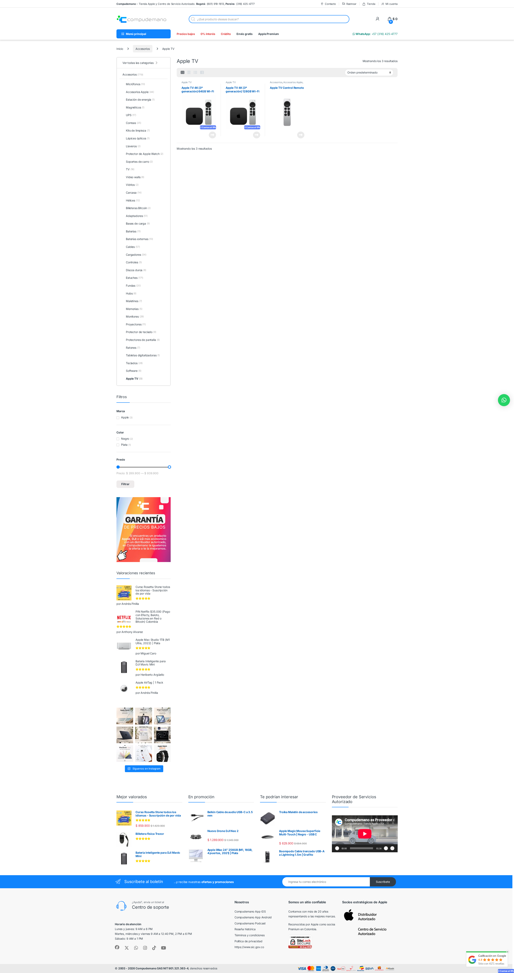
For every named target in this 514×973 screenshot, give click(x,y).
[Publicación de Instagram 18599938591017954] (124, 753)
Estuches (134, 277)
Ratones (133, 347)
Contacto (330, 3)
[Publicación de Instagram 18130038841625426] (162, 735)
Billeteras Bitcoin (138, 208)
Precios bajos (186, 34)
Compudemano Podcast (250, 923)
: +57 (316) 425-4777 (376, 34)
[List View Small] (202, 72)
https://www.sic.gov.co (249, 947)
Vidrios (132, 184)
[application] (365, 833)
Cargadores (136, 254)
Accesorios (143, 48)
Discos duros (136, 270)
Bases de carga (138, 223)
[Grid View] (182, 72)
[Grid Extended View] (189, 72)
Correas (133, 123)
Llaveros (133, 146)
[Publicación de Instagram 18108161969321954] (143, 716)
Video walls (135, 177)
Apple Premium (268, 34)
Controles (134, 262)
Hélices (133, 200)
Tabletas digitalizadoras (143, 355)
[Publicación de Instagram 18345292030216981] (162, 716)
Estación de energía (140, 99)
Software (133, 370)
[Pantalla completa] (392, 848)
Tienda (371, 3)
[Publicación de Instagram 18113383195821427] (143, 735)
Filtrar (125, 484)
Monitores (135, 316)
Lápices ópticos (138, 138)
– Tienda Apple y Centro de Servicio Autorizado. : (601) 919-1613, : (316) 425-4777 (185, 3)
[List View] (195, 72)
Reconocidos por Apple (303, 924)
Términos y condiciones (250, 935)
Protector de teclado (141, 332)
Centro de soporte (150, 907)
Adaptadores (137, 216)
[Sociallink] (117, 947)
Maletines (134, 301)
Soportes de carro (139, 161)
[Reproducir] (337, 848)
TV (130, 169)
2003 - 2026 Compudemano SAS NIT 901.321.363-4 (153, 968)
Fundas (133, 285)
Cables (133, 246)
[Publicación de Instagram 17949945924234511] (124, 716)
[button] (504, 400)
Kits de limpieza (138, 130)
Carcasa (133, 192)
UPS (131, 115)
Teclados (134, 363)
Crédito (226, 34)
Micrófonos (135, 84)
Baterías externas (139, 239)
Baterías (133, 231)
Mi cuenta (392, 3)
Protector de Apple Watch (144, 153)
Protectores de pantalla (143, 339)
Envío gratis (245, 34)
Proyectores (136, 324)
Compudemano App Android (253, 917)
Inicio (119, 48)
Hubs (131, 293)
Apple (125, 417)
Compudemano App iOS (250, 911)
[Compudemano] (143, 753)
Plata (124, 444)
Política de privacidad (248, 941)
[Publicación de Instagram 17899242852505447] (124, 735)
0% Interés (208, 34)
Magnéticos (135, 107)
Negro (125, 438)
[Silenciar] (386, 848)
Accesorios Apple (293, 82)
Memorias (134, 309)
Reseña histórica (245, 929)
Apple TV (187, 82)
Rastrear (351, 3)
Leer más (212, 135)
